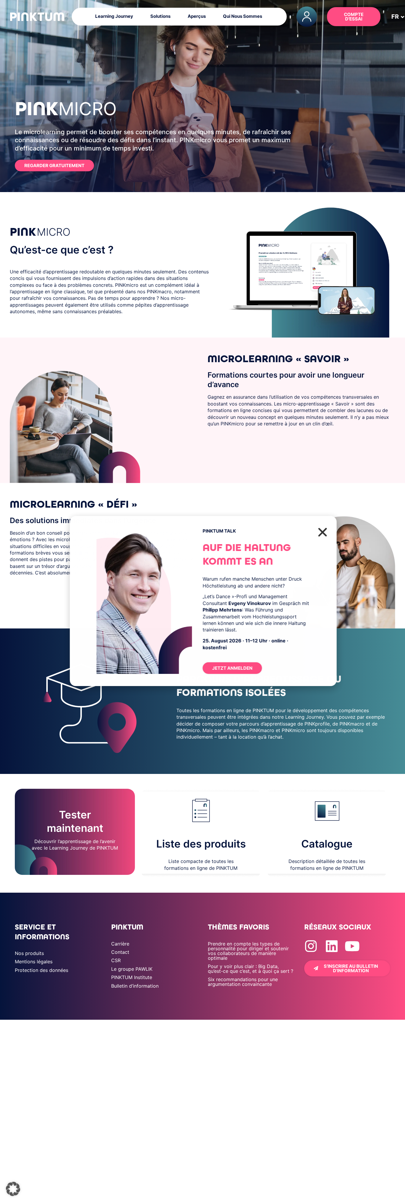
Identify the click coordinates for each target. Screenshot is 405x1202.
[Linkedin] (331, 946)
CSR (116, 960)
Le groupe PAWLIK (131, 969)
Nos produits (29, 953)
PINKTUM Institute (131, 977)
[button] (395, 16)
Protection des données (41, 970)
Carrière (120, 944)
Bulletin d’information (135, 986)
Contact (120, 952)
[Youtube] (352, 946)
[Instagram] (311, 946)
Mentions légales (33, 962)
